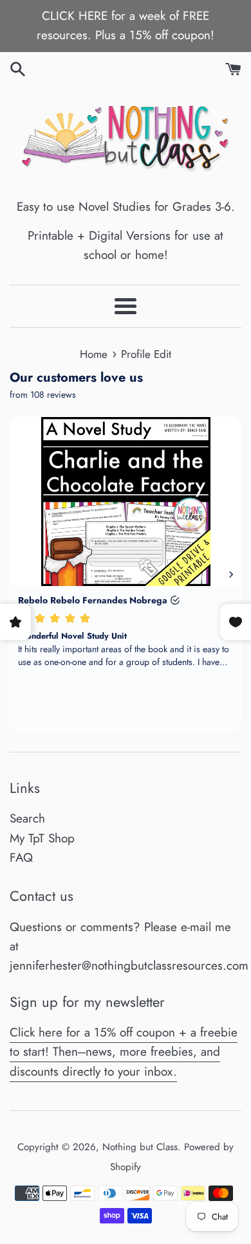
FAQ (21, 857)
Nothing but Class (140, 1147)
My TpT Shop (42, 838)
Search (27, 818)
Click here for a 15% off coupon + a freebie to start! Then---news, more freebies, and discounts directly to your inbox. (123, 1052)
